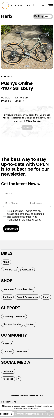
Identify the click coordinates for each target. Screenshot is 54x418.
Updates (7, 351)
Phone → (6, 100)
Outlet (46, 297)
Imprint (15, 395)
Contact (30, 324)
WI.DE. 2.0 (27, 269)
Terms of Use (36, 395)
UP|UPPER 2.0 (10, 269)
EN (28, 5)
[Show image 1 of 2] (26, 66)
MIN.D (6, 262)
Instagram (8, 371)
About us (7, 343)
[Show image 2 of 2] (27, 66)
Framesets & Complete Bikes (18, 289)
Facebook (8, 378)
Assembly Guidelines (14, 316)
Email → (19, 100)
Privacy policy (31, 121)
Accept (27, 127)
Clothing (7, 297)
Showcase (22, 351)
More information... (31, 408)
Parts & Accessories (27, 297)
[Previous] (4, 46)
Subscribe (11, 228)
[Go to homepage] (12, 5)
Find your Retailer (12, 324)
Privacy (24, 395)
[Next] (49, 46)
